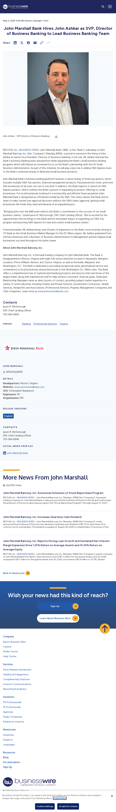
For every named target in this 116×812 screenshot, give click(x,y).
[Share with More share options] (48, 42)
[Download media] (56, 136)
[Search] (103, 6)
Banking (26, 323)
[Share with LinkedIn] (15, 42)
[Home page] (15, 7)
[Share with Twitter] (21, 42)
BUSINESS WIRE (29, 149)
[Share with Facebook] (28, 42)
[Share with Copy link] (41, 42)
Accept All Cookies (68, 806)
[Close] (112, 796)
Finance (64, 323)
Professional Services (45, 323)
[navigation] (110, 7)
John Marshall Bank (17, 453)
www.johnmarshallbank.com (53, 291)
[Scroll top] (105, 628)
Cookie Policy (59, 798)
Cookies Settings (45, 806)
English (8, 416)
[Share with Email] (35, 42)
